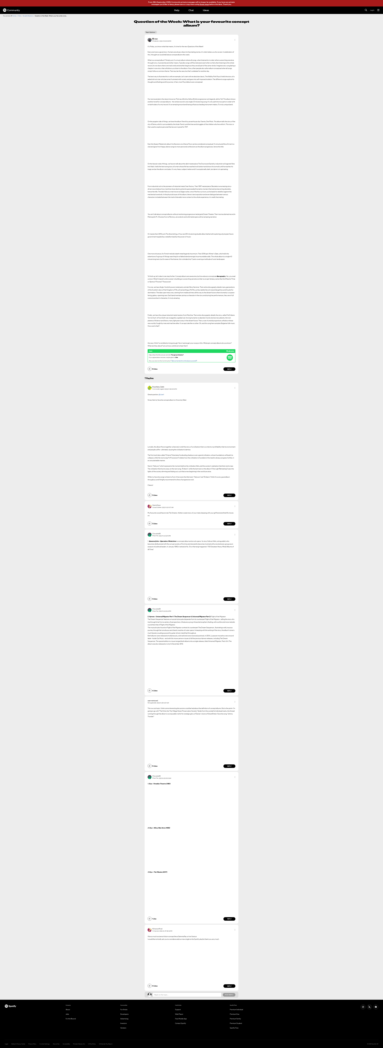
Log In (372, 10)
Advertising (124, 1019)
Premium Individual (236, 1009)
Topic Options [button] (150, 32)
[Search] (366, 10)
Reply (229, 369)
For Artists (123, 1009)
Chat (191, 10)
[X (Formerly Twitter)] (369, 1007)
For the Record (71, 1019)
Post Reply (229, 995)
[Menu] (378, 10)
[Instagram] (363, 1007)
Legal (6, 1044)
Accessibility (66, 1044)
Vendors (123, 1028)
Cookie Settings (44, 1044)
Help (176, 10)
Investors (123, 1023)
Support (178, 1009)
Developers (124, 1014)
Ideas (206, 10)
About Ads (56, 1044)
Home (14, 16)
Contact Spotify (180, 1023)
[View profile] (150, 40)
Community (13, 10)
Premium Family (235, 1019)
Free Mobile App (181, 1019)
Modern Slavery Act (79, 1044)
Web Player (179, 1014)
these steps (204, 4)
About (68, 1009)
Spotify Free (234, 1028)
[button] (234, 39)
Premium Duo (234, 1014)
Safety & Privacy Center (18, 1044)
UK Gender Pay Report (105, 1044)
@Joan (161, 394)
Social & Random (28, 16)
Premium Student (236, 1023)
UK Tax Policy (92, 1044)
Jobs (67, 1014)
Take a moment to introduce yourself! (184, 361)
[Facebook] (375, 1007)
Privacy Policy (32, 1044)
